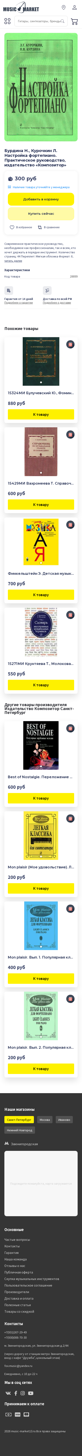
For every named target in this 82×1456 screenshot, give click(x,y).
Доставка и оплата (18, 1298)
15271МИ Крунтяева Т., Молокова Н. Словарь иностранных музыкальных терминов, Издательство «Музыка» (41, 664)
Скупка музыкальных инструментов (31, 1279)
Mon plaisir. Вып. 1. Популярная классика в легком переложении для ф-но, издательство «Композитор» (41, 957)
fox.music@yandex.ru (18, 1366)
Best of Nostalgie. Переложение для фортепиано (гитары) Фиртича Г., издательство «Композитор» (41, 777)
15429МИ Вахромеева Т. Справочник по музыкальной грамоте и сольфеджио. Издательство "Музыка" (41, 483)
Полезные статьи (17, 1305)
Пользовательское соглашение (28, 1285)
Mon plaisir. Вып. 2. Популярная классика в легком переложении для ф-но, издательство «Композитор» (41, 1047)
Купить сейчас (41, 213)
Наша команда (15, 1259)
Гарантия (11, 1252)
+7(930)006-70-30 (15, 1337)
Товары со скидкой (19, 1311)
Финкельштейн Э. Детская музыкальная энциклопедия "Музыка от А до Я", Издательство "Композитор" (41, 574)
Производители (16, 1292)
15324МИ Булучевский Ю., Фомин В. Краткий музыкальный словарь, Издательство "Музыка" (41, 393)
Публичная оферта (18, 1272)
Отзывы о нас (14, 1265)
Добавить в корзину (41, 199)
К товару (41, 414)
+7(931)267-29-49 (15, 1332)
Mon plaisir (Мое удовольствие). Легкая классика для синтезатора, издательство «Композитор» (41, 867)
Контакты (12, 1246)
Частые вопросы (17, 1239)
